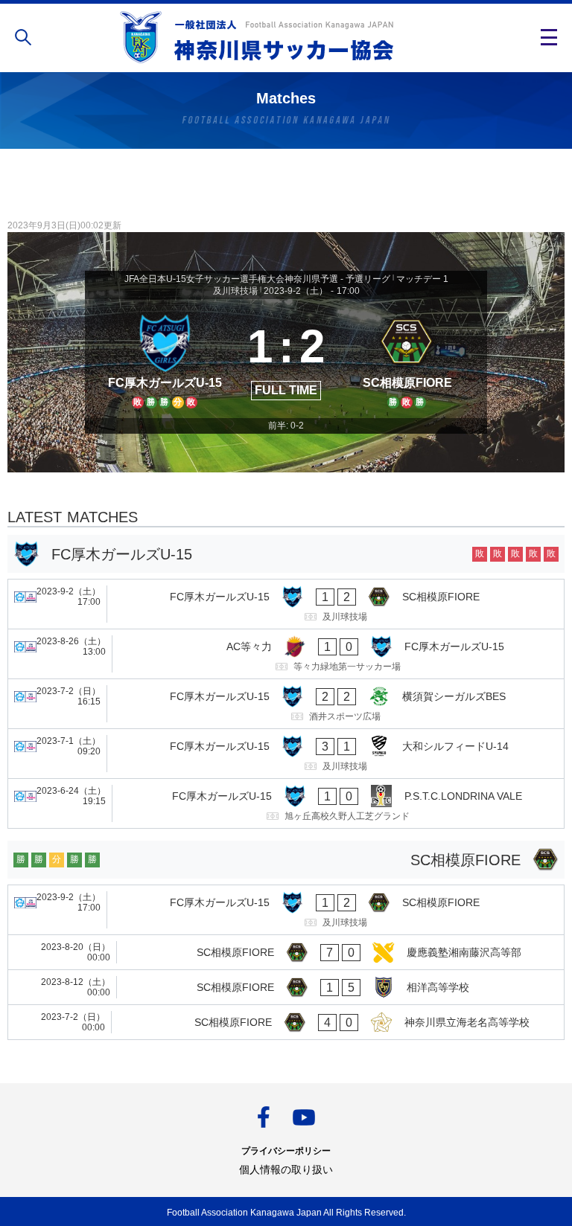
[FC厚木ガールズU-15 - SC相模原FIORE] (286, 604)
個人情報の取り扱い (286, 1169)
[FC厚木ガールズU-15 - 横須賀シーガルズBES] (286, 703)
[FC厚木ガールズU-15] (165, 358)
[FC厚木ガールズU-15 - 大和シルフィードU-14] (286, 753)
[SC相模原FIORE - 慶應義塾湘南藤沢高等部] (286, 952)
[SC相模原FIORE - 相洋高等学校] (286, 987)
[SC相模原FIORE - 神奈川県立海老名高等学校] (286, 1022)
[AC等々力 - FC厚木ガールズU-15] (286, 653)
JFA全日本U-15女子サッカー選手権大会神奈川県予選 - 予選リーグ (257, 279)
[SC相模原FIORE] (407, 358)
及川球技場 (235, 291)
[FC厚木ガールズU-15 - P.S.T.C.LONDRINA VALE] (286, 803)
